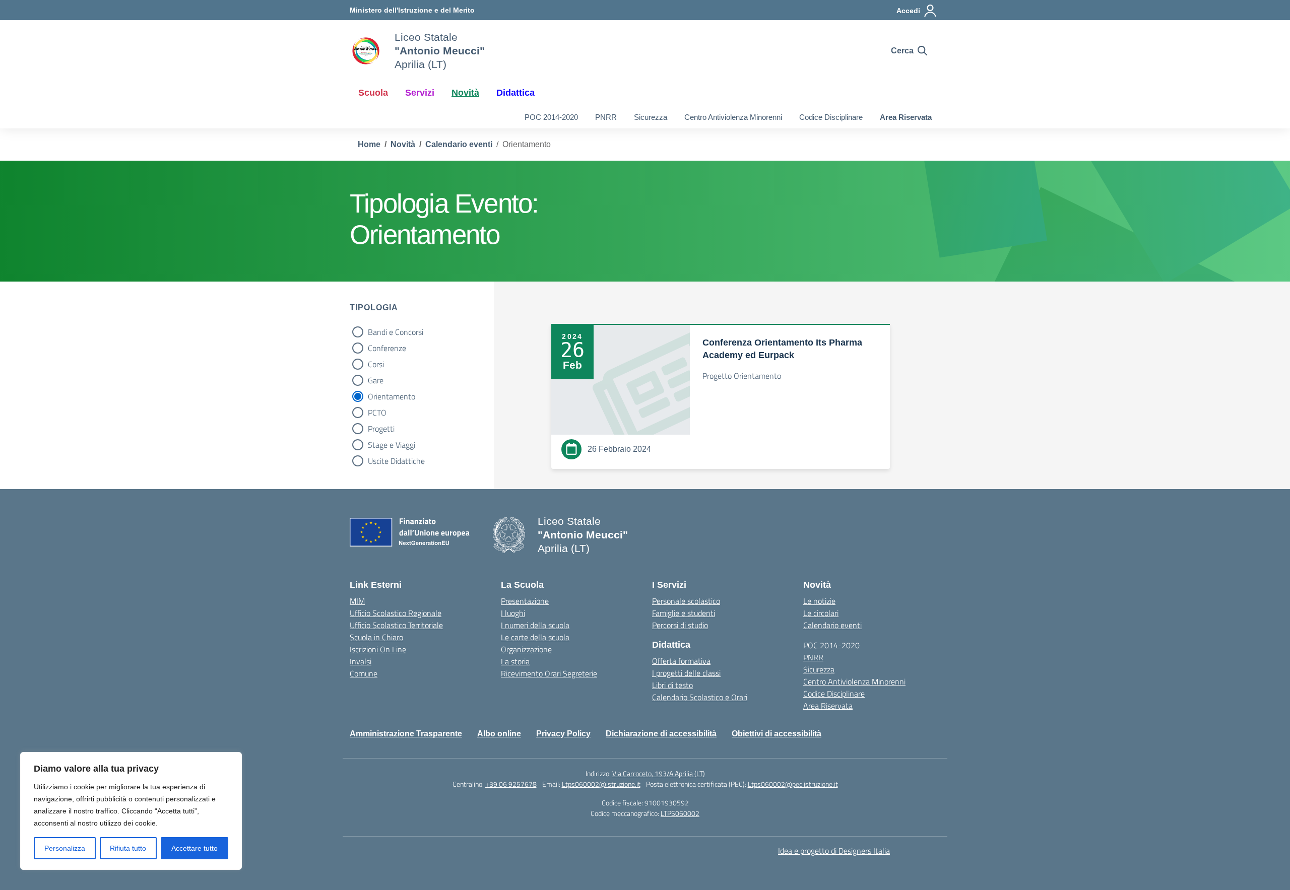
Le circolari (820, 613)
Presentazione (525, 601)
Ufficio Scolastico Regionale (395, 613)
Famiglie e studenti (683, 613)
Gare (375, 380)
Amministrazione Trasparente (406, 733)
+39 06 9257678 (511, 784)
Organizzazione (526, 649)
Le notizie (819, 601)
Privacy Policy (563, 733)
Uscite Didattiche (396, 461)
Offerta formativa (681, 661)
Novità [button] (465, 93)
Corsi (376, 364)
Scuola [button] (373, 93)
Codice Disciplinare (831, 117)
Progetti (381, 429)
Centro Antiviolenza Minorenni (733, 117)
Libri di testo (672, 685)
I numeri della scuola (535, 625)
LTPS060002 (680, 813)
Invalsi (360, 661)
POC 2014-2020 (551, 117)
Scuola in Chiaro (376, 637)
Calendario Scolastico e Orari (699, 697)
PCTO (377, 412)
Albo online (499, 733)
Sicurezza (650, 117)
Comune (363, 673)
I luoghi (513, 613)
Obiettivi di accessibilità (776, 733)
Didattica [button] (515, 93)
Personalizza (64, 848)
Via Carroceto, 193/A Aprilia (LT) (658, 773)
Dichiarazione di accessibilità (661, 733)
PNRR (606, 117)
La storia (515, 661)
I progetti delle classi (686, 673)
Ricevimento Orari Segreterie (549, 673)
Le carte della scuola (535, 637)
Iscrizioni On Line (378, 649)
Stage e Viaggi (391, 445)
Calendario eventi (832, 625)
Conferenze (387, 348)
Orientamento (391, 396)
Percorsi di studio (680, 625)
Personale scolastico (686, 601)
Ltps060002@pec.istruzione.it (793, 784)
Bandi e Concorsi (395, 332)
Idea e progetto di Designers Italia (834, 851)
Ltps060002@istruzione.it (601, 784)
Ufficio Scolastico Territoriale (396, 625)
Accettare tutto (194, 848)
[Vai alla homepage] (366, 51)
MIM (357, 601)
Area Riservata (906, 117)
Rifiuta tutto (128, 848)
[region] (131, 811)
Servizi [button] (419, 93)
